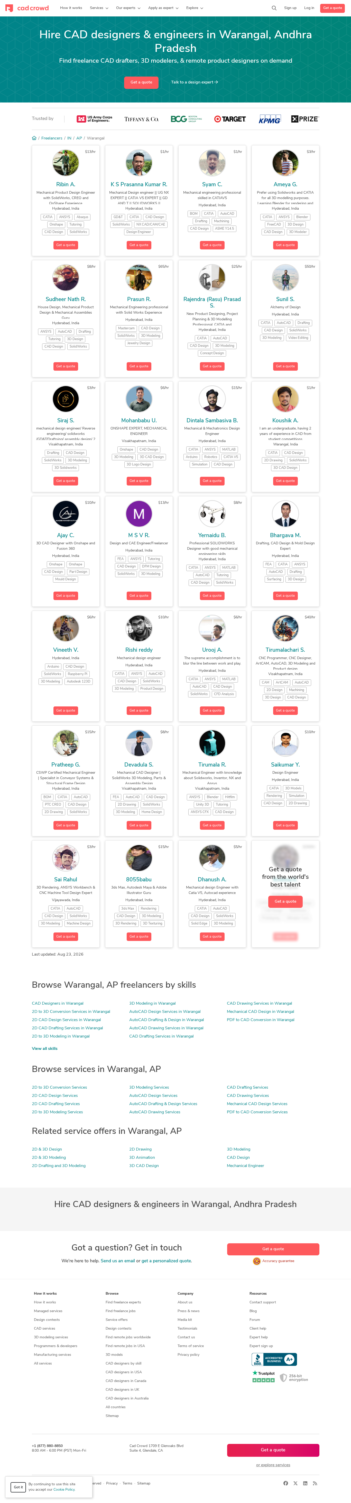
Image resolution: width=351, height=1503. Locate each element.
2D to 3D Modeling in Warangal (61, 1036)
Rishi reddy (139, 650)
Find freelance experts (123, 1302)
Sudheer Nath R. (66, 299)
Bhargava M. (285, 535)
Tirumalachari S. (285, 650)
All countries (116, 1407)
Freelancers (51, 138)
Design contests (47, 1320)
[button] (99, 8)
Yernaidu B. (212, 535)
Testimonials (187, 1329)
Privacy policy (188, 1355)
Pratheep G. (65, 765)
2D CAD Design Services (55, 1096)
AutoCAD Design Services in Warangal (165, 1012)
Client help (258, 1329)
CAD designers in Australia (127, 1399)
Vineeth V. (65, 650)
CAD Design (238, 1158)
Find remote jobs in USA (125, 1346)
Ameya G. (285, 185)
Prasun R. (139, 299)
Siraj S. (65, 421)
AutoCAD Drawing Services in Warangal (166, 1028)
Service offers (117, 1320)
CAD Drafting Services (247, 1088)
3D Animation (142, 1158)
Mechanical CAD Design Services (257, 1104)
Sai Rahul (65, 880)
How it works (45, 1302)
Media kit (185, 1320)
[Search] (274, 8)
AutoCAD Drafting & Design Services (163, 1104)
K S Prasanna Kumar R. (139, 185)
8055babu (139, 880)
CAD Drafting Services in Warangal (161, 1036)
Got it (18, 1487)
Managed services (48, 1311)
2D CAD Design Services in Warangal (66, 1020)
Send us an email (118, 1261)
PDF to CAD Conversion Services (257, 1112)
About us (185, 1302)
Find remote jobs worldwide (128, 1337)
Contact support (263, 1302)
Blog (253, 1311)
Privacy (112, 1484)
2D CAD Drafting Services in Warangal (67, 1028)
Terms (127, 1484)
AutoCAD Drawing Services (154, 1112)
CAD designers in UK (122, 1390)
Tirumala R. (212, 765)
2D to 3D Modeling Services (57, 1112)
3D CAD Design (144, 1166)
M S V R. (139, 535)
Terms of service (191, 1346)
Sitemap (112, 1416)
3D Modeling (238, 1149)
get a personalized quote (166, 1261)
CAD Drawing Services (248, 1096)
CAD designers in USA (124, 1372)
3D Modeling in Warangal (152, 1004)
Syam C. (212, 185)
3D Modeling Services (149, 1088)
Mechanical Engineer (245, 1166)
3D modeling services (51, 1337)
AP (79, 138)
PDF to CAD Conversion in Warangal (260, 1020)
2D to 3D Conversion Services (59, 1088)
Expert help (259, 1337)
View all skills (45, 1049)
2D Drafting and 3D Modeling (59, 1166)
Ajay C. (65, 535)
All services (43, 1364)
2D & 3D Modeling (49, 1158)
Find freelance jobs (121, 1311)
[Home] (34, 138)
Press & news (189, 1311)
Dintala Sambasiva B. (212, 421)
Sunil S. (285, 299)
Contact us (186, 1337)
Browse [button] (112, 1294)
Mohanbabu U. (139, 421)
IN (69, 138)
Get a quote (332, 8)
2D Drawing (140, 1149)
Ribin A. (65, 185)
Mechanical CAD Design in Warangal (260, 1012)
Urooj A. (212, 650)
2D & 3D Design (47, 1149)
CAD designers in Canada (126, 1381)
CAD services (44, 1329)
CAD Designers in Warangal (58, 1004)
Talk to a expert (192, 82)
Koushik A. (285, 421)
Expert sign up (261, 1346)
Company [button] (185, 1294)
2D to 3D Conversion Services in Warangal (71, 1012)
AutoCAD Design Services (153, 1096)
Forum (255, 1320)
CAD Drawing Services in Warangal (259, 1004)
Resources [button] (258, 1294)
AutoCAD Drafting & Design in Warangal (166, 1020)
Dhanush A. (212, 880)
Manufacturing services (52, 1355)
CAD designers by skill (123, 1364)
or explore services (273, 1465)
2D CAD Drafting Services (56, 1104)
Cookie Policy (64, 1490)
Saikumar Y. (285, 765)
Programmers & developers (55, 1346)
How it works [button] (45, 1294)
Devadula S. (138, 765)
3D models (114, 1355)
